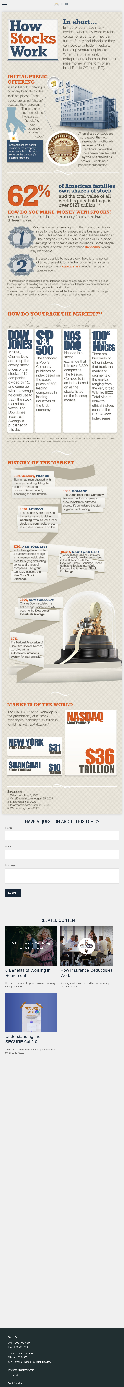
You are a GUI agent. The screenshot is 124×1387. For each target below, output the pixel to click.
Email (8, 846)
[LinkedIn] (13, 1376)
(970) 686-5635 (22, 1343)
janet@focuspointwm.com (21, 1369)
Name (8, 827)
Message (10, 865)
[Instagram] (17, 1376)
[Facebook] (9, 1376)
